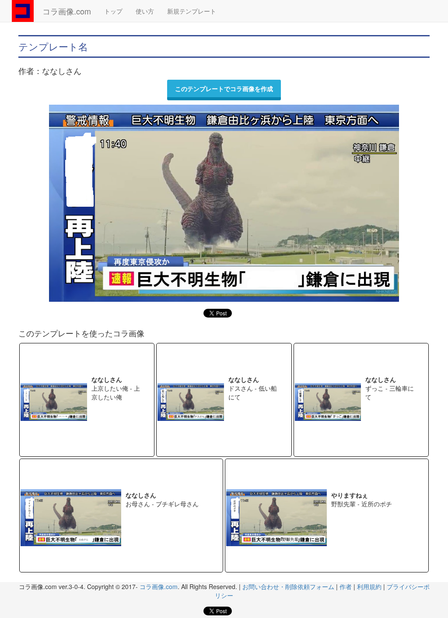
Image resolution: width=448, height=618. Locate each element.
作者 (346, 586)
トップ (113, 11)
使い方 (145, 11)
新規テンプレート (191, 11)
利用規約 (369, 586)
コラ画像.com (66, 11)
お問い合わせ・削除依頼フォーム (288, 586)
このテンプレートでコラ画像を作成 (224, 88)
